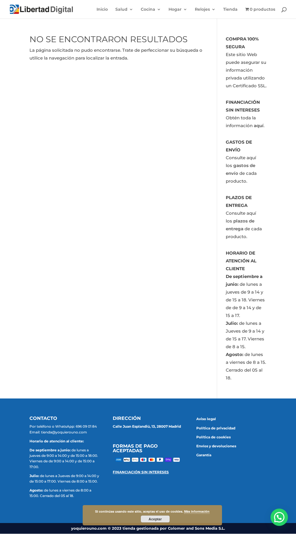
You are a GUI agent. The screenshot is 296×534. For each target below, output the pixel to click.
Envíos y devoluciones (216, 446)
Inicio (102, 9)
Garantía (203, 455)
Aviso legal (206, 419)
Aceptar (155, 519)
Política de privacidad (215, 428)
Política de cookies (213, 437)
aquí (259, 125)
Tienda (230, 9)
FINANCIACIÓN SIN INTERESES (141, 472)
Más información (197, 511)
